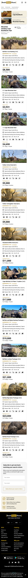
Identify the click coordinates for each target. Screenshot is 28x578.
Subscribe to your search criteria (14, 489)
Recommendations (18, 544)
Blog (2, 531)
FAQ (15, 550)
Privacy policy (4, 548)
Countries (16, 530)
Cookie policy (4, 550)
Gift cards (16, 548)
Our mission (4, 533)
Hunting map (4, 543)
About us (3, 530)
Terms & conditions (6, 546)
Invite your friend (18, 546)
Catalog (3, 544)
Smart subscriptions (19, 543)
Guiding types (17, 537)
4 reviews (14, 53)
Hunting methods (18, 533)
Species (16, 531)
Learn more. (20, 576)
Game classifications (19, 535)
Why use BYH (4, 537)
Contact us (4, 535)
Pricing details (4, 33)
